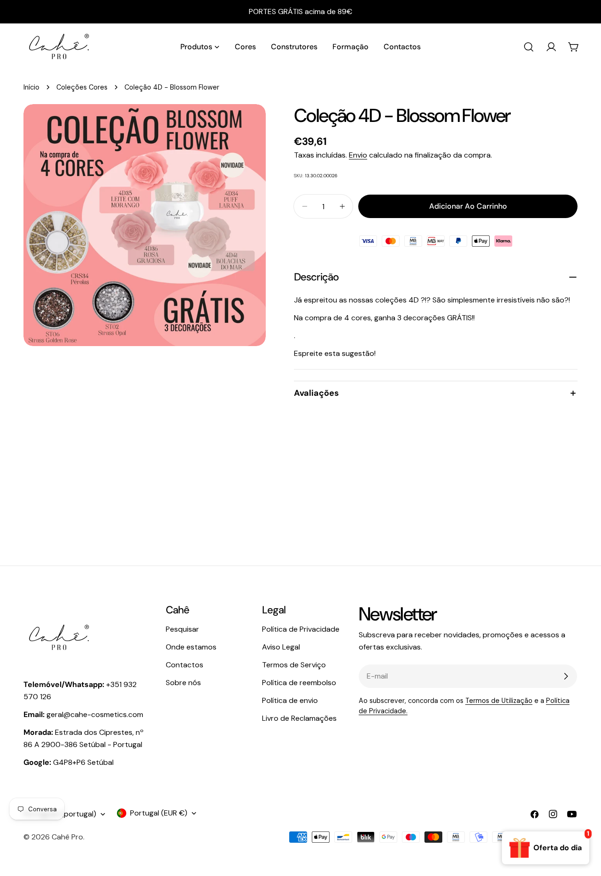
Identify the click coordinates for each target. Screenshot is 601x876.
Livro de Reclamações (299, 718)
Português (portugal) (59, 814)
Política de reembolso (299, 682)
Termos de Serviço (294, 665)
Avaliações (316, 393)
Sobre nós (183, 682)
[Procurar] (528, 47)
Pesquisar (182, 629)
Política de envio (290, 700)
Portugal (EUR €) (158, 813)
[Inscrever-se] (565, 676)
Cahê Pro (67, 837)
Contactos (184, 665)
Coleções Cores (82, 87)
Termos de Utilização (498, 700)
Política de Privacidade (300, 629)
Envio (358, 155)
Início (31, 87)
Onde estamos (191, 647)
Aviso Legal (281, 647)
